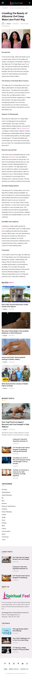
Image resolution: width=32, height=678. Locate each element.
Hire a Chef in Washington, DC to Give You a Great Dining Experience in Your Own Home (21, 640)
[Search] (29, 3)
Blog (3, 500)
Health (3, 517)
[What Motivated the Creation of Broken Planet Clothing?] (16, 373)
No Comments (25, 23)
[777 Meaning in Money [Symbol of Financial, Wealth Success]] (6, 650)
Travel (3, 539)
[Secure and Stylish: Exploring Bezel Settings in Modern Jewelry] (16, 347)
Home (11, 8)
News (3, 525)
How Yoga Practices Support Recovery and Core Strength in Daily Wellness (15, 424)
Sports (3, 534)
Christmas (4, 509)
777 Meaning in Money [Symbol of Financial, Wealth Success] (21, 649)
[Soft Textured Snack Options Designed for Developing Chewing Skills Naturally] (6, 450)
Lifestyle (4, 523)
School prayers (6, 531)
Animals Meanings (7, 495)
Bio (3, 498)
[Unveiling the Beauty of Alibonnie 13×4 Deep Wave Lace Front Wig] (16, 38)
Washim (9, 23)
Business (4, 503)
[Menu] (3, 3)
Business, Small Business (9, 506)
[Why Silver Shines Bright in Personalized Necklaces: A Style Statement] (16, 320)
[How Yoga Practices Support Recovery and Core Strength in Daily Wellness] (16, 411)
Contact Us (24, 669)
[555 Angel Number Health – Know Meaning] (6, 631)
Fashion (4, 514)
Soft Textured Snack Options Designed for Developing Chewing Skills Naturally (21, 449)
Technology (5, 537)
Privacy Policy (14, 669)
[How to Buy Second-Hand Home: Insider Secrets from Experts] (16, 294)
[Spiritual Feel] (16, 3)
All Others (4, 489)
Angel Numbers (6, 492)
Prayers (4, 528)
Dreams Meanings (7, 512)
